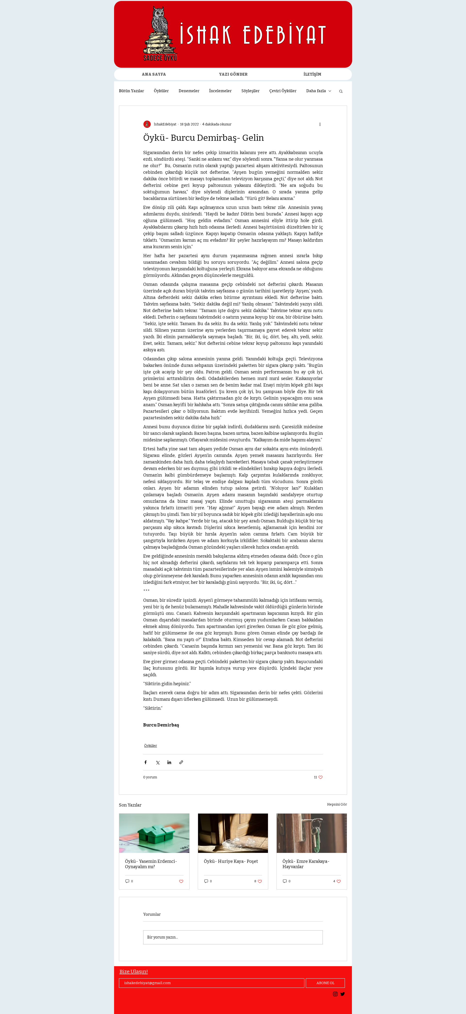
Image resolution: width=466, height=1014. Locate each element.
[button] (341, 91)
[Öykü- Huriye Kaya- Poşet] (233, 833)
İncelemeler (220, 91)
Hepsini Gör (337, 804)
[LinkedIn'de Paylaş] (169, 762)
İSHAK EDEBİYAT (254, 36)
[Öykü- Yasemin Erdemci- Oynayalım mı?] (154, 833)
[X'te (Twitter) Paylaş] (157, 762)
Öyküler (161, 91)
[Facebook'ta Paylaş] (145, 762)
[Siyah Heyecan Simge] (343, 994)
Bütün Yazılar (131, 91)
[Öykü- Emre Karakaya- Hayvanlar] (312, 833)
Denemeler (189, 91)
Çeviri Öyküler (283, 91)
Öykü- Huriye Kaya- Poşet (231, 861)
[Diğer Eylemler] (320, 124)
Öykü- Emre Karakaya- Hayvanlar (306, 864)
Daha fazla (316, 91)
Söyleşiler (250, 91)
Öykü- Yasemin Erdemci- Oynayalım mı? (151, 864)
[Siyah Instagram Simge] (335, 994)
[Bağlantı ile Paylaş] (181, 762)
